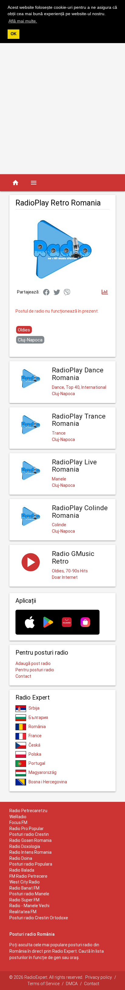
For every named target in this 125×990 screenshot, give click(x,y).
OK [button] (13, 34)
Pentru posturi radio (34, 670)
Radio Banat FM (24, 888)
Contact (23, 676)
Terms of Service (43, 983)
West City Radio (24, 882)
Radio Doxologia (24, 846)
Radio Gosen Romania (30, 840)
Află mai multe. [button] (22, 21)
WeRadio (17, 816)
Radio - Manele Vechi (29, 905)
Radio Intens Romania (30, 852)
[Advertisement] (62, 108)
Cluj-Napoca (30, 340)
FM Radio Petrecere (28, 876)
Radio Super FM (24, 900)
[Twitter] (56, 292)
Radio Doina (20, 858)
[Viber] (67, 292)
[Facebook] (46, 292)
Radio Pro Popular (26, 828)
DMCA (72, 983)
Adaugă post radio (33, 663)
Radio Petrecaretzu (28, 810)
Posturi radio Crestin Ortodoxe (38, 917)
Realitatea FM (22, 911)
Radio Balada (21, 870)
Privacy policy (98, 977)
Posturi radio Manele (29, 894)
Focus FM (18, 822)
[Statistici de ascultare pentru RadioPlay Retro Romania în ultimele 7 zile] (105, 292)
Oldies (24, 330)
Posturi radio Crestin (29, 834)
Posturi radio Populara (30, 864)
